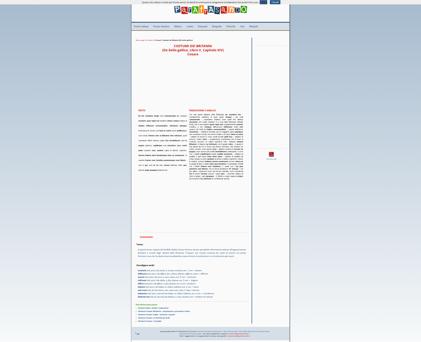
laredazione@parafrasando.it (238, 336)
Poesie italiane (141, 26)
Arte (242, 26)
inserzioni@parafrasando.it (239, 333)
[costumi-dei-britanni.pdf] (271, 156)
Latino (189, 26)
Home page (140, 40)
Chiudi (275, 2)
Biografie (217, 26)
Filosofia (230, 26)
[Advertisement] (195, 35)
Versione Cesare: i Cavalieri (149, 321)
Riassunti (202, 26)
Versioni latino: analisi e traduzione (153, 308)
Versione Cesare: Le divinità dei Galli (154, 318)
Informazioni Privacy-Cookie (190, 333)
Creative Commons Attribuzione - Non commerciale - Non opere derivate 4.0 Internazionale (233, 331)
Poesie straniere (161, 26)
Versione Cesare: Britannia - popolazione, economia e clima (164, 311)
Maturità (253, 26)
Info (263, 2)
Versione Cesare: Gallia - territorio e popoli (156, 315)
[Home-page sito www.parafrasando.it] (210, 15)
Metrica (178, 26)
